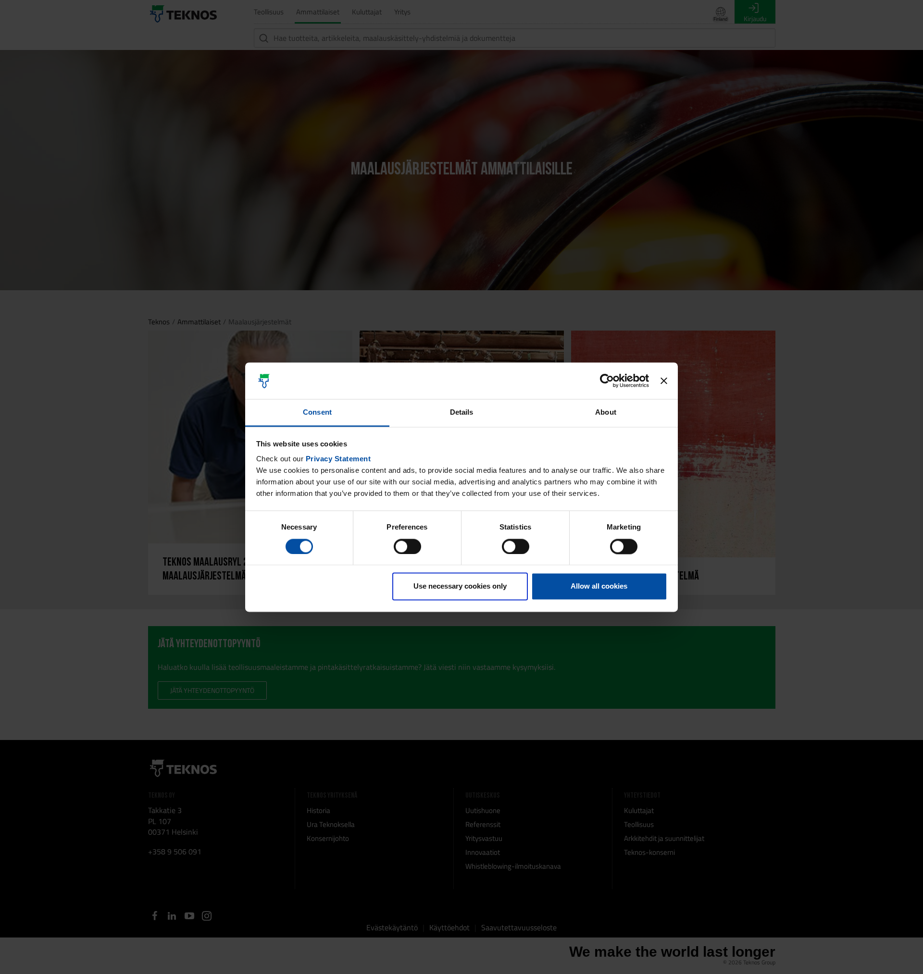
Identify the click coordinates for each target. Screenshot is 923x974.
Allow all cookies (599, 586)
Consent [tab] (317, 412)
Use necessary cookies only (460, 586)
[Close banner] (664, 380)
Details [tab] (462, 412)
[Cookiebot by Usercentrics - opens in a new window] (607, 380)
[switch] (407, 546)
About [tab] (605, 412)
